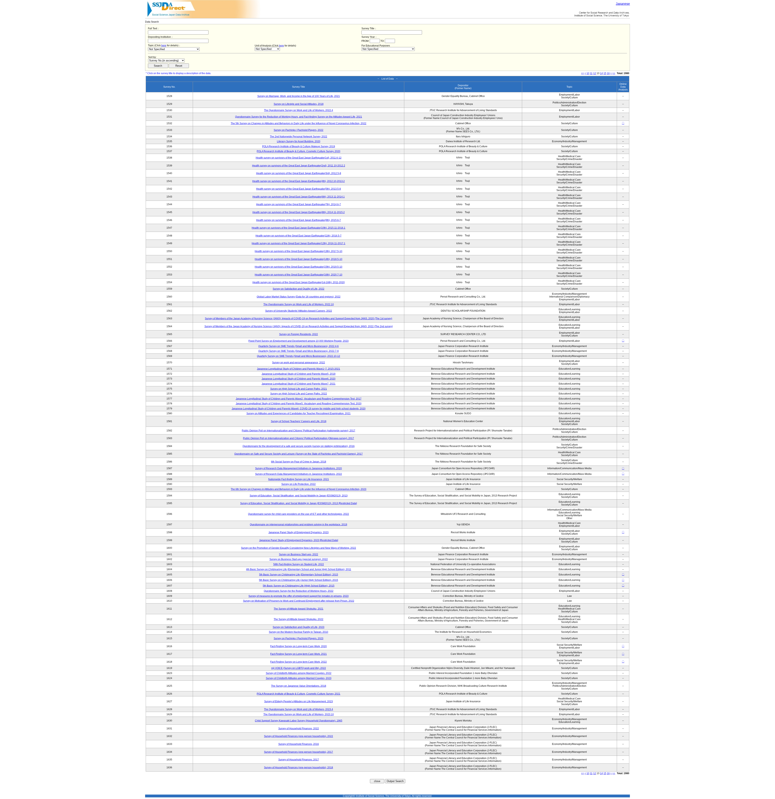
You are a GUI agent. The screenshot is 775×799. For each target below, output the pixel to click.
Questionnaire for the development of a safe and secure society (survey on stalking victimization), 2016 (299, 446)
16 (608, 73)
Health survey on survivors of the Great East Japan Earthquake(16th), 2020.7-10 (298, 274)
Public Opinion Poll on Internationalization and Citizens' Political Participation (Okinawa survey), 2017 (298, 438)
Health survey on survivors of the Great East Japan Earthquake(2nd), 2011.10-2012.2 (298, 165)
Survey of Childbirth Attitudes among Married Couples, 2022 (298, 673)
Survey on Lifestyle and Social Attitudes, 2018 (299, 104)
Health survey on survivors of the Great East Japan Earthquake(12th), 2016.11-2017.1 (298, 243)
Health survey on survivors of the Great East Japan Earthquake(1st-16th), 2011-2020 (298, 282)
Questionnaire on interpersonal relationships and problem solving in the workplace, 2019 (298, 524)
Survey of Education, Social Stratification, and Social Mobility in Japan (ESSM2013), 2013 (299, 495)
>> (613, 73)
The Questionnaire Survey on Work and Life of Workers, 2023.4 (298, 709)
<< (582, 73)
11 (591, 73)
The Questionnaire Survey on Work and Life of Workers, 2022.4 (298, 110)
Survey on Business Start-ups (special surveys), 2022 (298, 559)
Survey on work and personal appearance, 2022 (298, 362)
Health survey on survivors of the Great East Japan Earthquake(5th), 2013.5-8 (298, 188)
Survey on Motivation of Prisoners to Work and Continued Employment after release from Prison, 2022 (298, 600)
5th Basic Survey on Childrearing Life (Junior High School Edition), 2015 (298, 580)
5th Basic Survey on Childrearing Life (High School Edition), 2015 (298, 585)
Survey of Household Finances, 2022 (298, 728)
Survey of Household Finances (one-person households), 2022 (298, 736)
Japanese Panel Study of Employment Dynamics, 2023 (298, 532)
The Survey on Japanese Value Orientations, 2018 (298, 685)
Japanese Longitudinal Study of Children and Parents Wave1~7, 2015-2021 (298, 368)
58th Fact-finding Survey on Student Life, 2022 (298, 564)
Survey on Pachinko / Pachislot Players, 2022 (298, 130)
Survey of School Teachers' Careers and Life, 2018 (298, 421)
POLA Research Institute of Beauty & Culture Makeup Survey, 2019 (298, 146)
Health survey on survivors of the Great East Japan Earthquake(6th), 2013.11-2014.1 (298, 196)
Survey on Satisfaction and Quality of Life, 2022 (298, 288)
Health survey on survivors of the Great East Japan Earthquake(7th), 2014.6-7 (298, 204)
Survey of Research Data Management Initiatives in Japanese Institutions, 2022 (298, 474)
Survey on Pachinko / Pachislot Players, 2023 (298, 638)
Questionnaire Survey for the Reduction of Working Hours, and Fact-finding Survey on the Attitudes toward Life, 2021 (298, 116)
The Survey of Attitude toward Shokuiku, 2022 (298, 619)
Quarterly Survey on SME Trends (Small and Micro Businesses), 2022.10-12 (298, 356)
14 (601, 73)
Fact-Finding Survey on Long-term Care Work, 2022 (298, 661)
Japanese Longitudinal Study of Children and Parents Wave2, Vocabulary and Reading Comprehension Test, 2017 (298, 398)
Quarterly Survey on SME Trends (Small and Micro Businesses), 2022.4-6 (298, 346)
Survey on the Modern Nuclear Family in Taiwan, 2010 (298, 632)
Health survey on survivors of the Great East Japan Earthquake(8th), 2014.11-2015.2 (298, 212)
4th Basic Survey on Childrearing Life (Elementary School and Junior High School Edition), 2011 (298, 569)
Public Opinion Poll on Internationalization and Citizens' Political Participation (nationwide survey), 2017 (298, 430)
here (163, 45)
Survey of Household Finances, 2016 (298, 744)
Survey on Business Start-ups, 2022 (298, 554)
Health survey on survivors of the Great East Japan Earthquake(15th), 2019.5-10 (298, 266)
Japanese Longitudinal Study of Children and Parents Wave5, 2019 (298, 373)
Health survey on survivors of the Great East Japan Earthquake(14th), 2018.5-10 (298, 259)
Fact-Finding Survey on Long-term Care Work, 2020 (298, 646)
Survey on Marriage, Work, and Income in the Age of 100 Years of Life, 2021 (298, 96)
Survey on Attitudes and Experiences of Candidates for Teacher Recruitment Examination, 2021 (298, 413)
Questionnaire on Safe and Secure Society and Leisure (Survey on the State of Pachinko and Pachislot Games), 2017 (298, 453)
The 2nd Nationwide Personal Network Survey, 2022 (298, 136)
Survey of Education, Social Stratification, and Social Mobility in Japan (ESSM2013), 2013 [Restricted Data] (298, 503)
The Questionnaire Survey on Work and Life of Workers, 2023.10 (298, 714)
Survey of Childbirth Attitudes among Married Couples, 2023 (298, 678)
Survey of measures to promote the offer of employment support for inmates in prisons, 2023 (298, 596)
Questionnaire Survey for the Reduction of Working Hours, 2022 (298, 591)
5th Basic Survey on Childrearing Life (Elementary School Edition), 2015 (298, 574)
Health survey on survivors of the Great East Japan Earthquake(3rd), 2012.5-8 (298, 173)
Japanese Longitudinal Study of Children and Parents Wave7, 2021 (298, 383)
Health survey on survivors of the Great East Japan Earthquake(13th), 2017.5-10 (298, 251)
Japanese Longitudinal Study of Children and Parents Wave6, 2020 (298, 378)
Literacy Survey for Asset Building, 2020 (298, 141)
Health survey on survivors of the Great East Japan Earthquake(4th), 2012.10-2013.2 (298, 181)
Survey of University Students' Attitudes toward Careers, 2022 (298, 310)
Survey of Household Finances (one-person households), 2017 (298, 752)
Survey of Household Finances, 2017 (298, 759)
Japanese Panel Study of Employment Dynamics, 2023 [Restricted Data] (298, 540)
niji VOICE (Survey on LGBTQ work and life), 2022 (298, 668)
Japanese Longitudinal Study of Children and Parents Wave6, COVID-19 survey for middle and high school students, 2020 (299, 408)
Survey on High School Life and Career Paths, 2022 (298, 393)
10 (587, 73)
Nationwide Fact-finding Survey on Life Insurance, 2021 (298, 479)
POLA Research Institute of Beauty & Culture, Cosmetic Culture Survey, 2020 (298, 151)
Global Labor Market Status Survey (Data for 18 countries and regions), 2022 (298, 296)
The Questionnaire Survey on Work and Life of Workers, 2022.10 (298, 304)
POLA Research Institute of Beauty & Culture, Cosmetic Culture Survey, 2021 (298, 693)
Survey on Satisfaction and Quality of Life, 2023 (298, 627)
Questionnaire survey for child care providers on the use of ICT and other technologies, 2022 (298, 514)
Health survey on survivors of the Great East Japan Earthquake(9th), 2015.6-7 (298, 220)
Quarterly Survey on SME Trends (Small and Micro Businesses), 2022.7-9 (298, 351)
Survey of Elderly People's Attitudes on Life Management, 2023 (298, 701)
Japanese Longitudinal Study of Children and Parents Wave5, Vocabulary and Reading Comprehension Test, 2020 (298, 403)
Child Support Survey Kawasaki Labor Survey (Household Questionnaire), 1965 (298, 720)
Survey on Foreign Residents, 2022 (298, 334)
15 (604, 73)
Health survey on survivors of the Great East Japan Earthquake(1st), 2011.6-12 (298, 157)
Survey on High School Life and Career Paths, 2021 (298, 388)
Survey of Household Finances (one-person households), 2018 (298, 767)
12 (594, 73)
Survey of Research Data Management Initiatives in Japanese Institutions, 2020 (298, 468)
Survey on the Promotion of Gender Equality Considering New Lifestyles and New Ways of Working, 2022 (298, 548)
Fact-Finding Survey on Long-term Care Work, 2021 (298, 654)
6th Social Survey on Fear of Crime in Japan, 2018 (298, 461)
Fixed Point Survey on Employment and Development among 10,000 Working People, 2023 (298, 341)
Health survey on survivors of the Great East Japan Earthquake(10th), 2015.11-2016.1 (298, 227)
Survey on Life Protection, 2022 (298, 484)
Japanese (623, 3)
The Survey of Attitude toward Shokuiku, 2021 (298, 608)
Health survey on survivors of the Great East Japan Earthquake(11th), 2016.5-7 (298, 235)
